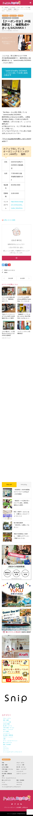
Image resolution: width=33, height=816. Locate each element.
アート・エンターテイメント (9, 778)
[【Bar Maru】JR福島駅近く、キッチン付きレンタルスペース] (9, 278)
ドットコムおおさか (12, 813)
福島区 (6, 272)
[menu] (30, 2)
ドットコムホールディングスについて (11, 786)
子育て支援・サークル (7, 769)
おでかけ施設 (5, 767)
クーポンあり (5, 15)
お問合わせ (25, 807)
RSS (21, 804)
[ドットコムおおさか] (11, 2)
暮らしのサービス (6, 780)
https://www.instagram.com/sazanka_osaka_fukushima (17, 205)
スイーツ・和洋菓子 (7, 17)
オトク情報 (20, 15)
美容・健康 (4, 764)
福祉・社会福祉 (20, 780)
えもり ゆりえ (11, 270)
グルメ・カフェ (13, 15)
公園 (3, 775)
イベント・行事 (20, 764)
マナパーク (19, 784)
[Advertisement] (16, 409)
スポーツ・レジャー (21, 773)
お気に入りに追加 (9, 220)
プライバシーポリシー (9, 807)
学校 (3, 762)
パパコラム (4, 784)
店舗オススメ (15, 17)
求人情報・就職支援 (7, 773)
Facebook (15, 804)
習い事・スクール (20, 767)
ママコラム (24, 484)
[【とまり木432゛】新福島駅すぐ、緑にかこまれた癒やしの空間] (23, 278)
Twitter (12, 804)
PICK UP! (9, 484)
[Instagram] (16, 258)
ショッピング (19, 771)
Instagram (18, 804)
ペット (3, 782)
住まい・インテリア (21, 769)
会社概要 (18, 807)
